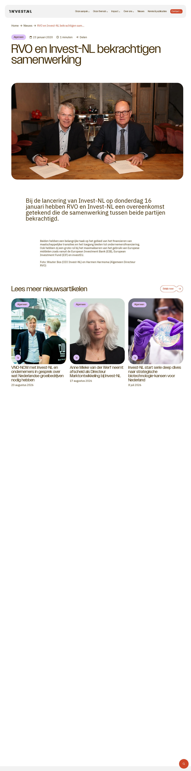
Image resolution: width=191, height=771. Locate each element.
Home (15, 25)
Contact (175, 11)
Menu (37, 11)
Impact (114, 11)
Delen (83, 37)
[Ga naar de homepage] (20, 11)
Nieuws (141, 11)
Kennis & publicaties (157, 11)
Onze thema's (99, 11)
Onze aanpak (81, 11)
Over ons (128, 11)
